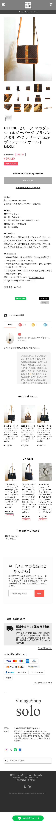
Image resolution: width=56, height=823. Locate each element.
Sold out (28, 180)
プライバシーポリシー (30, 777)
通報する (45, 303)
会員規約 (16, 777)
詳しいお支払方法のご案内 (43, 682)
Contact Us (38, 775)
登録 (39, 593)
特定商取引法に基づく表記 (26, 780)
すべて (10, 325)
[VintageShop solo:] (28, 708)
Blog (29, 775)
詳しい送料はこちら (45, 648)
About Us (21, 775)
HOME (12, 775)
